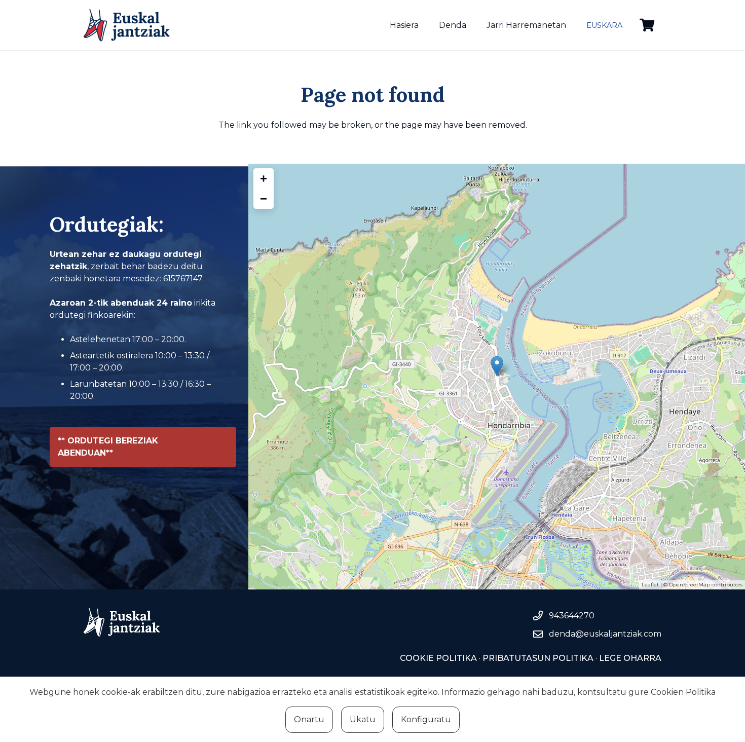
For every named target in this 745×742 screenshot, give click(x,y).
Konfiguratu (426, 719)
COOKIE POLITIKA (438, 658)
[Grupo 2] (127, 25)
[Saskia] (646, 25)
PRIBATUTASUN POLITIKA (537, 658)
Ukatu (363, 719)
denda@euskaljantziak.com (605, 634)
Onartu (309, 719)
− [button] (263, 198)
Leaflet (650, 584)
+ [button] (263, 178)
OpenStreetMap (689, 584)
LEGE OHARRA (629, 658)
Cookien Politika (683, 692)
